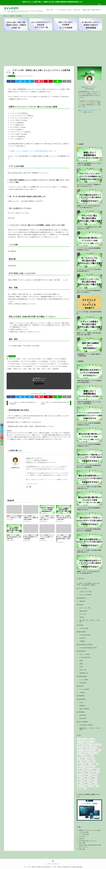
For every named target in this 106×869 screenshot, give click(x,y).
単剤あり (81, 756)
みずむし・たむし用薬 (85, 608)
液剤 (86, 761)
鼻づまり (44, 368)
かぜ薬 (81, 702)
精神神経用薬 (82, 699)
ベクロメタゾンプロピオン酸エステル (47, 363)
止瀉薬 (81, 667)
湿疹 (93, 761)
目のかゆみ (91, 767)
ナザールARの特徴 (84, 834)
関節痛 (87, 783)
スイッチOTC (82, 753)
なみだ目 (81, 745)
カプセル (93, 747)
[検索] (101, 4)
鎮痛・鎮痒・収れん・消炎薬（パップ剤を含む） (90, 621)
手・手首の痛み (82, 758)
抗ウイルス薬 (83, 614)
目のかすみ (81, 767)
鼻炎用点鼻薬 (11, 76)
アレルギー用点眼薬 (84, 689)
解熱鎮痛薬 (82, 705)
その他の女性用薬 (84, 628)
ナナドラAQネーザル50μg (13, 363)
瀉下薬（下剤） (83, 670)
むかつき (98, 745)
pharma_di (15, 467)
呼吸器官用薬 (82, 598)
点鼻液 (24, 368)
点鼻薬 (29, 368)
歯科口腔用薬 (82, 632)
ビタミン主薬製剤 (84, 679)
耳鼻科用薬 (81, 712)
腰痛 (87, 777)
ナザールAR (52, 361)
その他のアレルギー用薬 (85, 591)
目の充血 (81, 769)
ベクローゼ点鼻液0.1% (63, 363)
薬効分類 (81, 838)
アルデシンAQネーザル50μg (34, 358)
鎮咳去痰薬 (82, 601)
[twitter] (30, 487)
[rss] (99, 4)
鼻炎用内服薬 (83, 715)
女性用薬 (81, 625)
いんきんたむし (82, 739)
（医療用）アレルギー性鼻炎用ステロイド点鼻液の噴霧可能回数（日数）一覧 (32, 151)
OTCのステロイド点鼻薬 (14, 358)
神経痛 (80, 772)
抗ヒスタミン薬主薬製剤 (85, 594)
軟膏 (94, 780)
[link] (27, 487)
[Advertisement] (53, 49)
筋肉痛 (87, 772)
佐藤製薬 (10, 368)
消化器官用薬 (82, 651)
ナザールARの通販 (61, 361)
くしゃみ (24, 358)
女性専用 (89, 756)
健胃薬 (81, 660)
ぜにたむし (90, 742)
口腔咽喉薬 (82, 641)
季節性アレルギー (17, 368)
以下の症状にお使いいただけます (88, 841)
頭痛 (94, 783)
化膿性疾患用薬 (83, 611)
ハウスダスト (93, 753)
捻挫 (80, 761)
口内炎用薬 (82, 638)
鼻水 (96, 786)
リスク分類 (82, 836)
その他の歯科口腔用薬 (85, 635)
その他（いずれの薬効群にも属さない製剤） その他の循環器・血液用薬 (89, 584)
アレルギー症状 (82, 747)
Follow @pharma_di (32, 484)
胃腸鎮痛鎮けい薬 (84, 673)
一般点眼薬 (82, 692)
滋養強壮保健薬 (83, 676)
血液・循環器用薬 (83, 722)
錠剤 (80, 783)
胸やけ (80, 777)
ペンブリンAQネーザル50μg (14, 366)
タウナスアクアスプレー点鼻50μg (28, 361)
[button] (11, 81)
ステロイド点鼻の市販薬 (13, 361)
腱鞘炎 (94, 777)
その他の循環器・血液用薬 (86, 725)
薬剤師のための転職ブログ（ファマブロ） (43, 479)
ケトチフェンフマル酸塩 (93, 750)
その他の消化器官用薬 (85, 657)
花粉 (34, 368)
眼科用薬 (81, 686)
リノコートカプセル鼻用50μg (41, 366)
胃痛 (95, 775)
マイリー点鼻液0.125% (27, 366)
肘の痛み (96, 772)
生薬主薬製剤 (83, 682)
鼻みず (49, 368)
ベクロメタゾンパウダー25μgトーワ (29, 363)
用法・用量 (82, 843)
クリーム (81, 750)
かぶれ (92, 739)
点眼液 (80, 764)
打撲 (92, 758)
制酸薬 (81, 663)
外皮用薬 (81, 604)
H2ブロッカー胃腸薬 (84, 654)
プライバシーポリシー (53, 864)
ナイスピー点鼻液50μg (43, 361)
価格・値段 (82, 849)
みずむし (89, 745)
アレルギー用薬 (83, 588)
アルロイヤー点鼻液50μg (60, 358)
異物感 (95, 764)
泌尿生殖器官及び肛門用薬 (86, 644)
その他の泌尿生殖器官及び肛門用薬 (88, 647)
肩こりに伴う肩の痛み (84, 775)
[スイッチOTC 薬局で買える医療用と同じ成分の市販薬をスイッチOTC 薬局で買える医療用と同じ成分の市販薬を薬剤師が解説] (11, 8)
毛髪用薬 (82, 617)
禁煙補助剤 (81, 696)
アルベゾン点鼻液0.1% (47, 358)
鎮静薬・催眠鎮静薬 (84, 708)
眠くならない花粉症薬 (92, 769)
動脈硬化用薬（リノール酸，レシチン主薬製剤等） (90, 728)
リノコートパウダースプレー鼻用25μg (58, 366)
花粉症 (38, 368)
